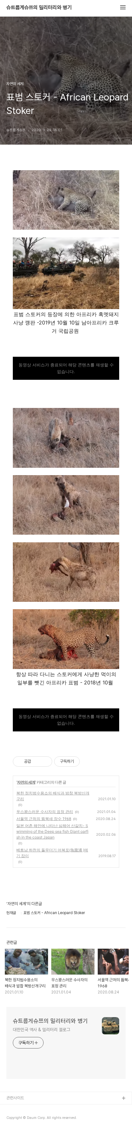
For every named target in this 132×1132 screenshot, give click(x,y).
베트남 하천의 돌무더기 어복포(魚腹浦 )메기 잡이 (52, 853)
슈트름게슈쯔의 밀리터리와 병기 (39, 8)
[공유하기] (37, 761)
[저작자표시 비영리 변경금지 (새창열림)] (88, 761)
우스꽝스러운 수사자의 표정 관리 (44, 811)
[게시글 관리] (45, 761)
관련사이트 (15, 1098)
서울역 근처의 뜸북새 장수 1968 (43, 818)
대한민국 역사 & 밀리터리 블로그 (41, 1029)
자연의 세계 (26, 782)
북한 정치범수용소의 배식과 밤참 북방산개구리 (52, 796)
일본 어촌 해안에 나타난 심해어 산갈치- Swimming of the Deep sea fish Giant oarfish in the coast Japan (52, 831)
